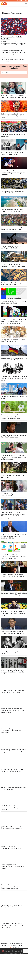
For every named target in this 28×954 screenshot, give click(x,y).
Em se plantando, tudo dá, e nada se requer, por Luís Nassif (13, 340)
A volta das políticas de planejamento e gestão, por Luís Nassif (14, 284)
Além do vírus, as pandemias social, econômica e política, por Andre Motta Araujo (13, 613)
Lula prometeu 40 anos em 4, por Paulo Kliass (14, 397)
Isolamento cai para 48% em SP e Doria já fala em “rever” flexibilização (14, 594)
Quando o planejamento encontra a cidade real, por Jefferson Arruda (12, 229)
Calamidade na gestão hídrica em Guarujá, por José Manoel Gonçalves (12, 210)
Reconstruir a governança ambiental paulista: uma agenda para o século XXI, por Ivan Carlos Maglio (13, 52)
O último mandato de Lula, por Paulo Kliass (13, 38)
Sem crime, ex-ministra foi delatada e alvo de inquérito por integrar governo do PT (13, 751)
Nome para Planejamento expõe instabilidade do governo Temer (11, 944)
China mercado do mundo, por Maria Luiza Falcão (13, 135)
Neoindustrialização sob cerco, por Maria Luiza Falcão (12, 192)
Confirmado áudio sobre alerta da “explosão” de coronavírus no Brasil (12, 632)
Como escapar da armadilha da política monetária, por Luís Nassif (14, 359)
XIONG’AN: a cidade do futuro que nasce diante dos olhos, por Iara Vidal (13, 96)
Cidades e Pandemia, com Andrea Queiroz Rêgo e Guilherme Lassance (12, 575)
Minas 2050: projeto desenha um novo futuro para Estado (13, 788)
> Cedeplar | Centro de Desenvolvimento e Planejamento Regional (12, 808)
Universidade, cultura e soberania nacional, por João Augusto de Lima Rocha (12, 652)
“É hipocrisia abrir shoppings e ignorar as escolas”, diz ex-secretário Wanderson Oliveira (13, 536)
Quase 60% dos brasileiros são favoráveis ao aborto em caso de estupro (11, 828)
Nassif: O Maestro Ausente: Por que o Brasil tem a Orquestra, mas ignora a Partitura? (13, 173)
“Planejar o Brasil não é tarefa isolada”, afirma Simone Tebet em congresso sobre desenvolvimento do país (14, 321)
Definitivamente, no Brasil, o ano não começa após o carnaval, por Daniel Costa (13, 116)
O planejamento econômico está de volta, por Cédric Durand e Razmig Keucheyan (12, 672)
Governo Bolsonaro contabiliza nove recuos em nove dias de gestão (13, 691)
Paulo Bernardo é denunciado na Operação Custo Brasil (11, 906)
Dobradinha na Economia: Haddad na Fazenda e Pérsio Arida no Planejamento (13, 437)
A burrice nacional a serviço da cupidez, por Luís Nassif (11, 247)
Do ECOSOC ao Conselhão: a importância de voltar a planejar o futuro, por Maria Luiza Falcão (14, 59)
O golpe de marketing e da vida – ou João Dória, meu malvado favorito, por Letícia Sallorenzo (13, 457)
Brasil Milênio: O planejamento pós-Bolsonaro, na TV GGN (13, 495)
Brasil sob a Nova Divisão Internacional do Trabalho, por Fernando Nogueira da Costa (14, 378)
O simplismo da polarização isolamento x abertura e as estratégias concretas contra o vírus (13, 556)
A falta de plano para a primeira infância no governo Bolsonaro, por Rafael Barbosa (12, 710)
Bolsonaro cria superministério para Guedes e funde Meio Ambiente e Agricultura (13, 731)
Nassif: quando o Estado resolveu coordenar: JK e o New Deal (12, 153)
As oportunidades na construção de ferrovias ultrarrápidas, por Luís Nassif (13, 265)
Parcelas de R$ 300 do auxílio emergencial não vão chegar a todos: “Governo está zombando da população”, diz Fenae (13, 515)
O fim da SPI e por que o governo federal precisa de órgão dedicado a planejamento (12, 925)
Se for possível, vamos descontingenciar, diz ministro (11, 847)
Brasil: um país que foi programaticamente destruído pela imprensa (12, 866)
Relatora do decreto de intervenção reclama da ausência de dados (12, 770)
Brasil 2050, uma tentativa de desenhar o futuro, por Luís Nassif (14, 302)
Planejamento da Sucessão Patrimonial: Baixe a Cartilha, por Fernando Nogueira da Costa (12, 417)
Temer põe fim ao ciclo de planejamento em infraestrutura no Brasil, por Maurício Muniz (12, 887)
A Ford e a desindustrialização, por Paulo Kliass (12, 476)
